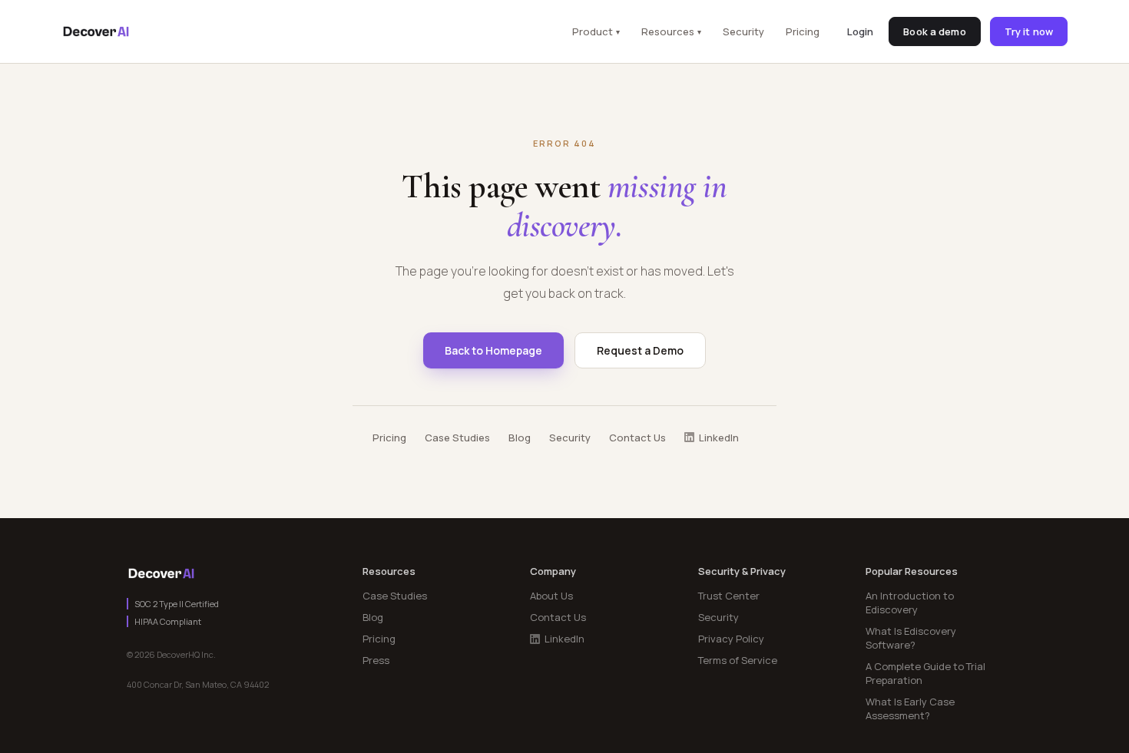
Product (592, 31)
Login (860, 31)
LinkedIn (719, 437)
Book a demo (934, 31)
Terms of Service (737, 660)
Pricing (802, 31)
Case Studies (457, 437)
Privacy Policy (731, 639)
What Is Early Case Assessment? (910, 708)
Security (743, 31)
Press (376, 660)
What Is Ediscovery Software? (911, 638)
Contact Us (637, 437)
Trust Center (729, 596)
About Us (551, 596)
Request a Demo (640, 350)
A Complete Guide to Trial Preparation (925, 673)
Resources (667, 31)
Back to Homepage (493, 350)
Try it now (1029, 31)
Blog (519, 437)
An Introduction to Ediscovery (910, 602)
